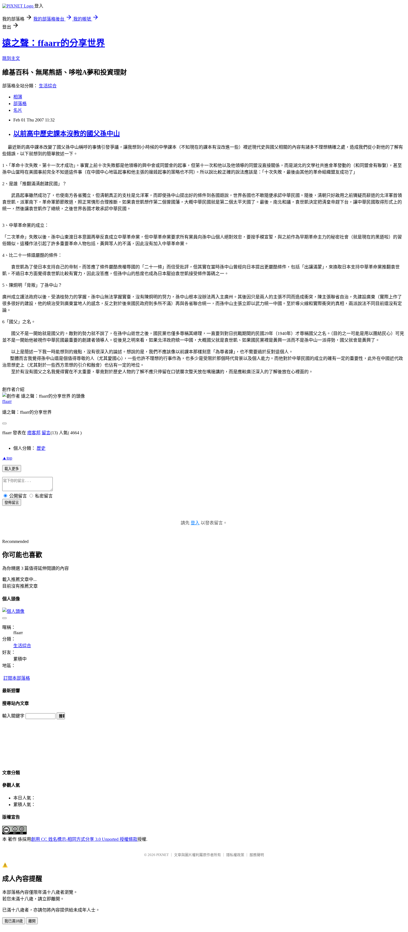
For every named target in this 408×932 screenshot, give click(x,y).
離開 (32, 921)
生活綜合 (48, 85)
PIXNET (162, 855)
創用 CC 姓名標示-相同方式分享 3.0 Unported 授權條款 (84, 839)
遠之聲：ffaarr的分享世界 (53, 43)
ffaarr (7, 401)
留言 (46, 432)
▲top (7, 458)
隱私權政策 (235, 855)
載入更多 (11, 469)
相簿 (17, 97)
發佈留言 (11, 503)
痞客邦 (34, 432)
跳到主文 (11, 58)
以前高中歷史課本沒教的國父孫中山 (66, 133)
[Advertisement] (27, 741)
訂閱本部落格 (16, 678)
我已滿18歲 (13, 921)
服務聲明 (257, 855)
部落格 (20, 103)
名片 (17, 110)
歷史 (41, 448)
